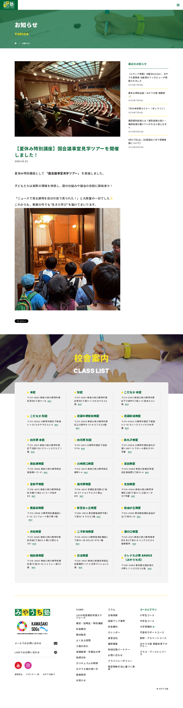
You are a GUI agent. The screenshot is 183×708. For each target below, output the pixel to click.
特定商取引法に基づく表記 (121, 668)
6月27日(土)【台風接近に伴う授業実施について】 (147, 141)
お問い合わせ (115, 655)
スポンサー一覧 (32, 674)
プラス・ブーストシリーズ (153, 653)
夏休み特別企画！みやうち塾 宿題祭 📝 (146, 95)
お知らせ (81, 680)
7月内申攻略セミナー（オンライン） (147, 108)
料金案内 (81, 629)
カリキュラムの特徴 (87, 663)
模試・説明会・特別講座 (89, 623)
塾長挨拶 (81, 675)
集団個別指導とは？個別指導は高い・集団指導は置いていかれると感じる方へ (147, 124)
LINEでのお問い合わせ (27, 652)
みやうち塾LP (49, 674)
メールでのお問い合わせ (28, 643)
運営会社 (18, 674)
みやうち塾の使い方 (87, 669)
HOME (80, 610)
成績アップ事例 (116, 621)
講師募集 (113, 644)
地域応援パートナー (119, 650)
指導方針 (81, 658)
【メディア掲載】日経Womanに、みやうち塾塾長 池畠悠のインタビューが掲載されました (148, 77)
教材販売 (81, 635)
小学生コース (147, 615)
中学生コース (147, 621)
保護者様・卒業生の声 (88, 652)
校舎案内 (113, 627)
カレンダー (114, 632)
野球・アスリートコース (153, 638)
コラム (111, 610)
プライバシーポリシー (120, 661)
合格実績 (113, 615)
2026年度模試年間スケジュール (89, 616)
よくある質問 (83, 641)
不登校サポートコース (152, 632)
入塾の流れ (82, 646)
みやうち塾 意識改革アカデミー (153, 645)
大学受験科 (146, 627)
